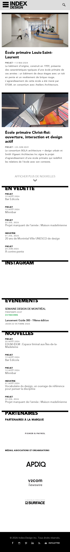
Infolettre (54, 543)
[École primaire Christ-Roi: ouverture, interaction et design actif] (35, 110)
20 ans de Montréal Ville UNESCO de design (32, 238)
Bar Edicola (12, 199)
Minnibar (10, 212)
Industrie (10, 233)
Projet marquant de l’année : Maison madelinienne (36, 225)
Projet (9, 63)
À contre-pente (14, 251)
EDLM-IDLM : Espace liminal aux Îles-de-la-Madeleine (31, 345)
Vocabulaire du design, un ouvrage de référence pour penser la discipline (34, 387)
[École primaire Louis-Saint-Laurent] (35, 30)
